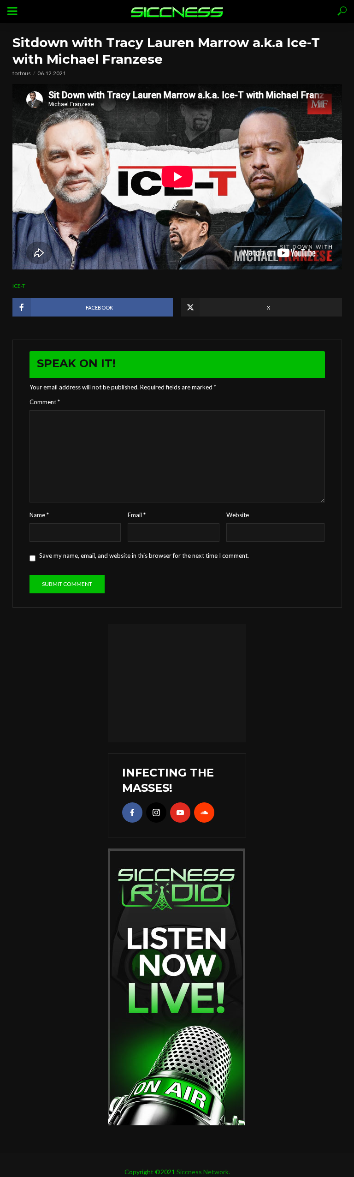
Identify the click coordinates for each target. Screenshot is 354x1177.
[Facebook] (132, 812)
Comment (45, 402)
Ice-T (18, 285)
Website (237, 515)
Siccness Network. (203, 1172)
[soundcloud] (204, 812)
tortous (21, 73)
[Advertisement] (177, 682)
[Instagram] (156, 812)
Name (39, 515)
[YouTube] (180, 812)
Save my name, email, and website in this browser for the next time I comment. (144, 555)
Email (137, 515)
